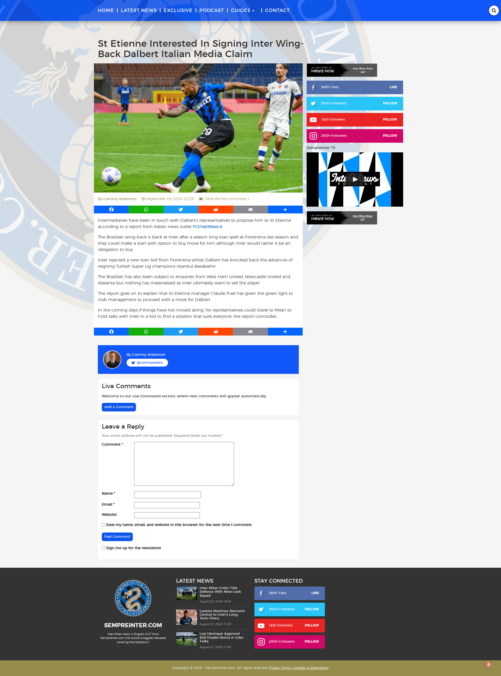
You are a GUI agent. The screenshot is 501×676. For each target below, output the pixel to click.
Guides (240, 10)
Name (108, 493)
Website (109, 515)
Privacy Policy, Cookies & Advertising (299, 668)
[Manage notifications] (489, 664)
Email (108, 504)
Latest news (139, 10)
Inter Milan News (363, 216)
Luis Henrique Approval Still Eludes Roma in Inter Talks (221, 637)
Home (106, 10)
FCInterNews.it (207, 227)
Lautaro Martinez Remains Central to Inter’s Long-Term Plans (222, 614)
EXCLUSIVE (178, 10)
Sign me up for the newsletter (133, 548)
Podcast (211, 10)
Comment (112, 444)
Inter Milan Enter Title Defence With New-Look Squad (220, 592)
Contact (277, 10)
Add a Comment (118, 407)
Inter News (363, 68)
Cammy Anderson (119, 199)
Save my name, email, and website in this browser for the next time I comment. (179, 525)
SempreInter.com (133, 625)
